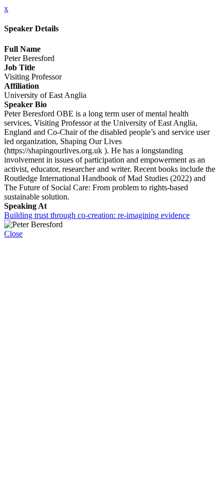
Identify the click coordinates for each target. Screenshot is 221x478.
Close (13, 233)
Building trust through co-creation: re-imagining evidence (97, 215)
